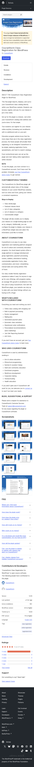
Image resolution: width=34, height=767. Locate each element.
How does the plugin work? (11, 512)
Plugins (20, 699)
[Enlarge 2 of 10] (30, 422)
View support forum (8, 681)
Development (8, 79)
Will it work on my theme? (10, 531)
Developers (5, 715)
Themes (20, 696)
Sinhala (8, 742)
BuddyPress (7, 734)
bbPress (5, 730)
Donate (21, 715)
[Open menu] (31, 2)
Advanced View (7, 636)
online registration (26, 627)
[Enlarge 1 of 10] (14, 422)
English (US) (28, 620)
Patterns (21, 702)
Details (6, 65)
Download (6, 58)
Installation (7, 75)
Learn (4, 708)
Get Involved (22, 708)
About (4, 693)
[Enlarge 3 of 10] (14, 433)
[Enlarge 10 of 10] (30, 478)
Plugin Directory (6, 8)
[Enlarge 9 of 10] (14, 467)
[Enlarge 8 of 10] (30, 455)
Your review (6, 668)
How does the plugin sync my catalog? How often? (10, 518)
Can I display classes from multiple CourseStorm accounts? (12, 558)
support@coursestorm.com (17, 406)
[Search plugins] (21, 15)
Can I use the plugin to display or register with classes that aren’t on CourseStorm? (12, 550)
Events (20, 711)
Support (6, 84)
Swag (20, 718)
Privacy (4, 702)
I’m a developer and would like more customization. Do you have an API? (14, 536)
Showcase (21, 693)
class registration (26, 624)
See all (30, 668)
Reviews (6, 70)
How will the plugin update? (11, 543)
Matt (4, 727)
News (4, 696)
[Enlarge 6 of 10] (30, 444)
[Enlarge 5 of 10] (14, 444)
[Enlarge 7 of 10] (14, 455)
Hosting (4, 699)
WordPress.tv (7, 718)
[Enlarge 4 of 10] (30, 433)
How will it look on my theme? (12, 525)
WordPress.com (8, 724)
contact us (28, 388)
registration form (26, 631)
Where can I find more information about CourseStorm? (12, 505)
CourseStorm (8, 53)
